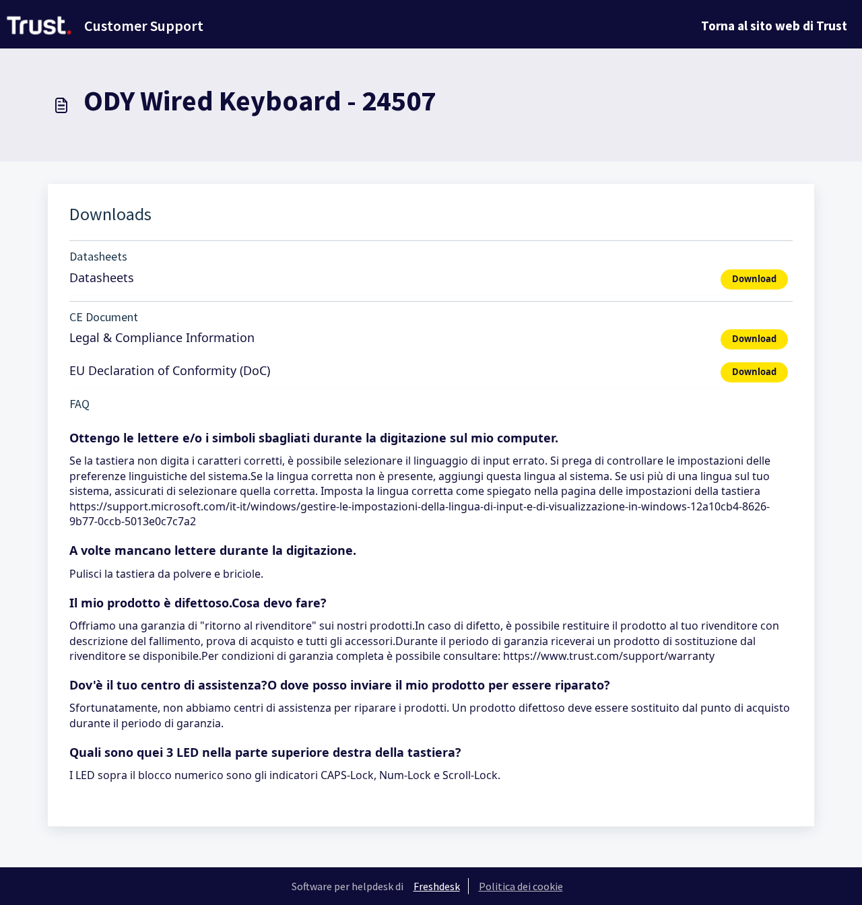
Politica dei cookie (521, 886)
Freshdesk (436, 886)
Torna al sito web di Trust (774, 26)
